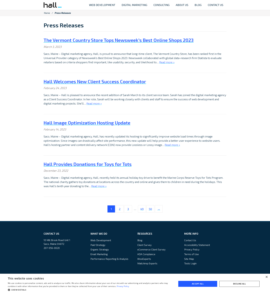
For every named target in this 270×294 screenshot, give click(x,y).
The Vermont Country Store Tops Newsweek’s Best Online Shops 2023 (119, 40)
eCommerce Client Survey (151, 249)
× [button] (266, 277)
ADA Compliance (146, 254)
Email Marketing (99, 254)
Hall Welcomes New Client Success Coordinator (95, 81)
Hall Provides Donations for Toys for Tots (88, 164)
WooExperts (144, 258)
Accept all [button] (198, 283)
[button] (90, 290)
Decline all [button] (239, 283)
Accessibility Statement (197, 244)
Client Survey (144, 244)
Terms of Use (191, 254)
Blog (139, 240)
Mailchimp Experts (147, 263)
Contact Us (190, 240)
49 (142, 209)
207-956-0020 (52, 247)
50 (150, 209)
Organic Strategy (99, 249)
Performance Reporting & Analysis (109, 258)
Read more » (167, 62)
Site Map (189, 258)
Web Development (100, 240)
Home (47, 13)
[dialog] (135, 284)
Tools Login (190, 263)
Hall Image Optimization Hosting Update (87, 122)
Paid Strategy (97, 244)
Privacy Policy (191, 249)
